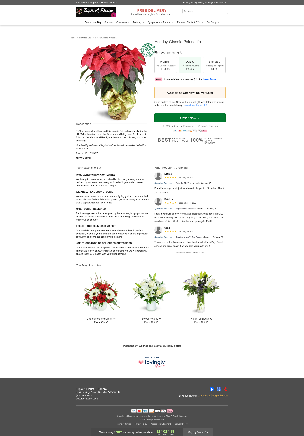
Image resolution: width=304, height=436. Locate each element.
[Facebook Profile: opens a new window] (212, 389)
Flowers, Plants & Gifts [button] (189, 22)
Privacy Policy (141, 424)
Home (73, 37)
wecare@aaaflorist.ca (87, 398)
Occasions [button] (122, 22)
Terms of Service (124, 424)
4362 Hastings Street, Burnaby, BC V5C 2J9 (98, 392)
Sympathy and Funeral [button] (160, 22)
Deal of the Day (93, 22)
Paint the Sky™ (182, 183)
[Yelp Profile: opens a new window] (226, 389)
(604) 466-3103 (84, 395)
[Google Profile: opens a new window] (219, 389)
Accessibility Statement (161, 424)
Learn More (209, 79)
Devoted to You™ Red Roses (189, 237)
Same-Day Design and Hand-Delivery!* (97, 2)
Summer (108, 22)
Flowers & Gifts (85, 37)
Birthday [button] (137, 22)
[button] (295, 423)
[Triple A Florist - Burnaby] (99, 12)
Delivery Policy (181, 424)
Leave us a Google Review (213, 395)
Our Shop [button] (212, 22)
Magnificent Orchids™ (186, 208)
